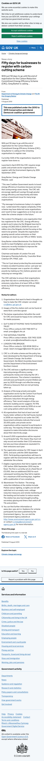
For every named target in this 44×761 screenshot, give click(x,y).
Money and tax (8, 650)
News (4, 680)
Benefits (5, 601)
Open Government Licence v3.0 (15, 736)
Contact (26, 717)
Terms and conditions (10, 720)
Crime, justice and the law (12, 622)
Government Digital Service (13, 726)
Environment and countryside (14, 642)
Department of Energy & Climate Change (17, 94)
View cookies (22, 41)
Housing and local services (13, 646)
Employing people (9, 638)
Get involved (7, 704)
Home (4, 53)
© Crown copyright (22, 755)
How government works (11, 700)
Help (4, 714)
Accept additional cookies (22, 30)
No (33, 571)
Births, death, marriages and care (15, 605)
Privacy (11, 714)
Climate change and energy (18, 53)
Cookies (19, 714)
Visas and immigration (11, 658)
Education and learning (11, 634)
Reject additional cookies (22, 36)
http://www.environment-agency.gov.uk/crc (22, 519)
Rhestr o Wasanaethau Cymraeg (15, 723)
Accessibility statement (11, 717)
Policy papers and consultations (15, 692)
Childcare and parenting (12, 613)
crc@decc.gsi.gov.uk (12, 304)
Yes (24, 571)
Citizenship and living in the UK (14, 617)
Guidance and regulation (12, 684)
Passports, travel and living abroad (16, 654)
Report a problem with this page (22, 579)
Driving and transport (10, 630)
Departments (7, 676)
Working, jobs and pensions (13, 662)
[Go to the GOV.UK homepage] (10, 48)
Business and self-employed (13, 609)
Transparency (7, 696)
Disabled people (8, 626)
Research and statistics (11, 688)
